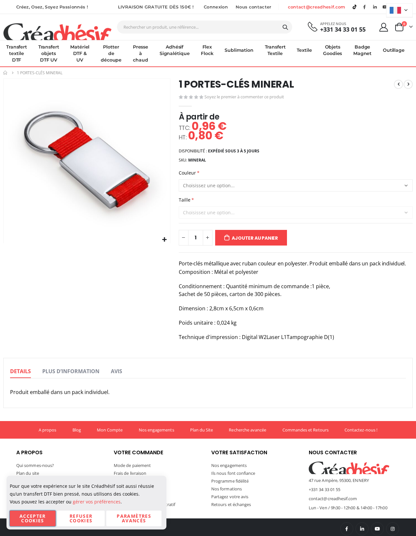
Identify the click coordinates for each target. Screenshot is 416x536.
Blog (76, 430)
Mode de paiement (132, 465)
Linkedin (374, 7)
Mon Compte (110, 430)
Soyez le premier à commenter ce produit (244, 97)
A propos (48, 430)
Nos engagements (156, 430)
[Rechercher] (285, 27)
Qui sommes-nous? (35, 465)
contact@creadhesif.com (316, 6)
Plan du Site (201, 430)
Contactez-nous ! (360, 430)
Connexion (216, 6)
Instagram (392, 528)
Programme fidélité (230, 481)
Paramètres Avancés (134, 518)
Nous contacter (253, 6)
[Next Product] (408, 84)
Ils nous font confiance (233, 473)
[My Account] (384, 27)
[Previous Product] (398, 84)
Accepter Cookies (33, 518)
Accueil (5, 72)
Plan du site (27, 473)
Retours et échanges (231, 504)
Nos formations (226, 489)
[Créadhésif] (57, 31)
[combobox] (204, 27)
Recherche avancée (247, 430)
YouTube (377, 528)
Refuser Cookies (81, 518)
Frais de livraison (130, 473)
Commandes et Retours (305, 430)
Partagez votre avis (229, 497)
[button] (164, 240)
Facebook (346, 528)
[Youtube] (385, 7)
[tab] (20, 371)
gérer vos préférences (97, 502)
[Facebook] (364, 7)
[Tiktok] (354, 7)
